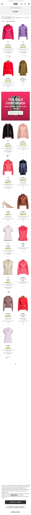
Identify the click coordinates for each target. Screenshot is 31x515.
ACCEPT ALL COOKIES (15, 502)
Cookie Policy (14, 495)
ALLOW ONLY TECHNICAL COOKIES (15, 507)
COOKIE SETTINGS (15, 512)
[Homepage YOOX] (15, 4)
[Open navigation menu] (2, 3)
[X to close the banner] (29, 485)
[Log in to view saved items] (25, 3)
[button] (15, 364)
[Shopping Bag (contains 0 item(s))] (28, 3)
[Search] (21, 3)
